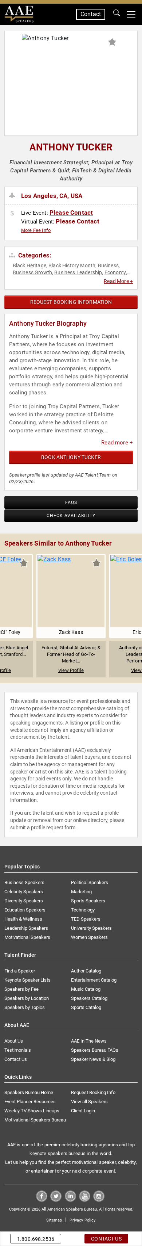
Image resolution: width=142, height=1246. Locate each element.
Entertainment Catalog (94, 980)
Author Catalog (86, 971)
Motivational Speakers (27, 937)
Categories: (34, 255)
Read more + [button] (117, 442)
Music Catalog (85, 989)
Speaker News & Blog (93, 1059)
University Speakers (91, 928)
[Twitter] (56, 1199)
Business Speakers (24, 882)
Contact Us (15, 1059)
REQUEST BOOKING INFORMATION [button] (71, 302)
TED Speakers (85, 919)
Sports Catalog (86, 1007)
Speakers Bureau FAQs (94, 1050)
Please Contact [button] (71, 212)
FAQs (71, 502)
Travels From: (13, 195)
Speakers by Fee (21, 989)
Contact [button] (90, 14)
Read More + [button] (118, 281)
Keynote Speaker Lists (27, 980)
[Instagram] (98, 1199)
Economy (115, 272)
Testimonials (17, 1050)
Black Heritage (29, 265)
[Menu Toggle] (131, 14)
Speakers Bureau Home (28, 1092)
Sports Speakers (88, 900)
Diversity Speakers (23, 900)
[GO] (116, 14)
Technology (83, 910)
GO (116, 14)
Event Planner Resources (30, 1101)
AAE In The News (89, 1041)
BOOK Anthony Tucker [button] (71, 457)
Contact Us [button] (106, 1239)
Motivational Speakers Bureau (35, 1120)
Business (108, 265)
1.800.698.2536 (35, 1239)
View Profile (71, 670)
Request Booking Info (93, 1092)
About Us (13, 1041)
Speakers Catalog (89, 998)
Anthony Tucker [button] (71, 147)
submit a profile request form (42, 827)
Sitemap (54, 1220)
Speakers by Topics (24, 1007)
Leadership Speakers (26, 928)
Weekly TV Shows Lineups (31, 1110)
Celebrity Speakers (23, 891)
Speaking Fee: (13, 213)
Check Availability (71, 515)
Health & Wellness (23, 919)
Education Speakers (25, 910)
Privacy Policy (82, 1220)
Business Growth (32, 272)
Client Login (83, 1110)
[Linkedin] (70, 1199)
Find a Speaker (19, 971)
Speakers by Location (26, 998)
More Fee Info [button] (36, 230)
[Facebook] (41, 1199)
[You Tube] (84, 1199)
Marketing (81, 891)
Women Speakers (89, 937)
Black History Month (71, 265)
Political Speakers (89, 882)
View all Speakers (89, 1101)
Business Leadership (78, 272)
